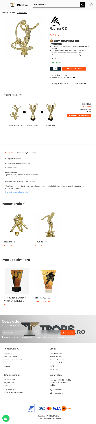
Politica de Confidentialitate (65, 337)
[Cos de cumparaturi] (91, 5)
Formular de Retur (56, 363)
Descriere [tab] (9, 153)
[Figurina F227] (25, 37)
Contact (7, 366)
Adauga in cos (74, 68)
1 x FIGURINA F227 (15, 126)
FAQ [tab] (34, 153)
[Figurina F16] (48, 225)
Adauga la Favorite (59, 83)
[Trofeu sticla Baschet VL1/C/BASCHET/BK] (17, 281)
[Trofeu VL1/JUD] (48, 281)
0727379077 (56, 390)
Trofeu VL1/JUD (42, 297)
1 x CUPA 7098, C (51, 126)
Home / (5, 13)
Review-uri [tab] (22, 153)
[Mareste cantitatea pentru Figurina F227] (59, 69)
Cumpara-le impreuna (79, 115)
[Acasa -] (19, 5)
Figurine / (13, 13)
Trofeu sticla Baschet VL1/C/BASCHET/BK (15, 299)
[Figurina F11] (17, 225)
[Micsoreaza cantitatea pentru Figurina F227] (51, 69)
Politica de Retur (56, 357)
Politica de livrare (10, 363)
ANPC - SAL (54, 369)
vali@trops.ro (57, 393)
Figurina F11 (9, 241)
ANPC (52, 366)
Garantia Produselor (57, 360)
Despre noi (8, 354)
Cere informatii (79, 83)
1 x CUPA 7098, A (33, 126)
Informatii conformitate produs (17, 192)
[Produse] (3, 6)
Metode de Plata (56, 354)
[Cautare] (82, 4)
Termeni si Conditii (10, 357)
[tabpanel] (25, 37)
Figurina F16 (41, 241)
